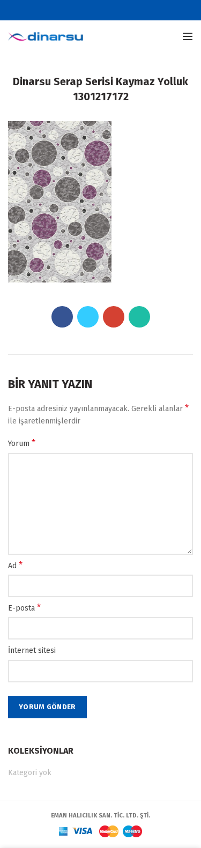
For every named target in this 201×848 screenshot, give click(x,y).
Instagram (121, 10)
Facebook (80, 10)
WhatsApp (139, 317)
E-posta (24, 607)
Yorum (21, 443)
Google (107, 10)
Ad (15, 565)
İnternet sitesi (32, 650)
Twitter (94, 10)
